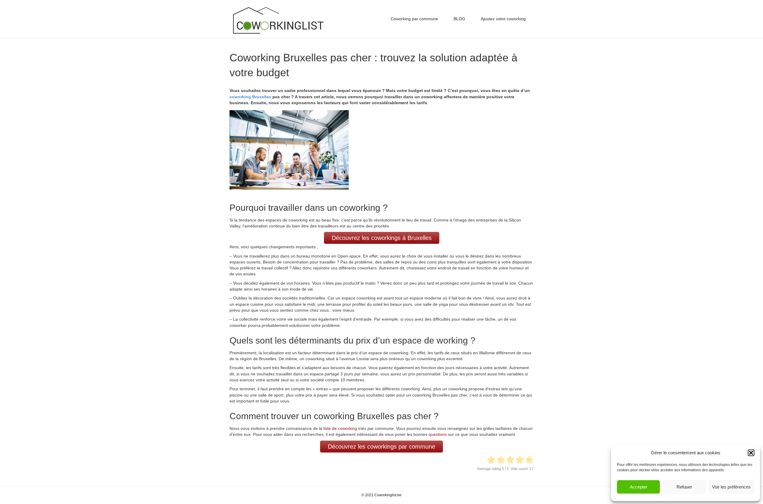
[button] (751, 453)
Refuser (684, 486)
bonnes (430, 434)
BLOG (459, 18)
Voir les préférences (731, 486)
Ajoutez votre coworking (503, 18)
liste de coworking (340, 428)
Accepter (638, 486)
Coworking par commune (414, 18)
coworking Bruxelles (250, 96)
